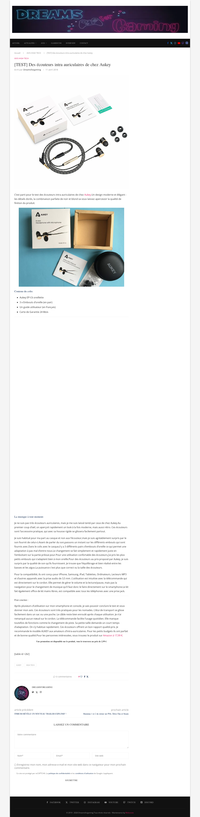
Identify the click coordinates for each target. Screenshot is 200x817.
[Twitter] (171, 43)
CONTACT (84, 43)
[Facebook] (168, 43)
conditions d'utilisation (84, 773)
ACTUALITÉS (29, 43)
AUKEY (18, 665)
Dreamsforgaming (32, 69)
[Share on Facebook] (84, 676)
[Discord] (187, 43)
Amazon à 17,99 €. (113, 635)
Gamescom (56, 43)
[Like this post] (81, 676)
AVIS (43, 43)
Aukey (87, 194)
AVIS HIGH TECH (34, 53)
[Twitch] (183, 43)
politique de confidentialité (59, 773)
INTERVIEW (70, 43)
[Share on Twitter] (87, 676)
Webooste (129, 812)
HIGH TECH (30, 665)
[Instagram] (175, 43)
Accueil (16, 43)
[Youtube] (179, 43)
